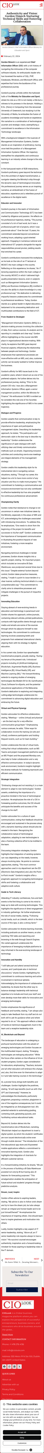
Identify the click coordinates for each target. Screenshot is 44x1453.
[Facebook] (4, 1366)
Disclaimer (7, 1399)
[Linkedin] (14, 1366)
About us (6, 1379)
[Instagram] (9, 1366)
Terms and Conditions (12, 1394)
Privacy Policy (8, 1389)
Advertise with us (10, 1384)
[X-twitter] (19, 1366)
